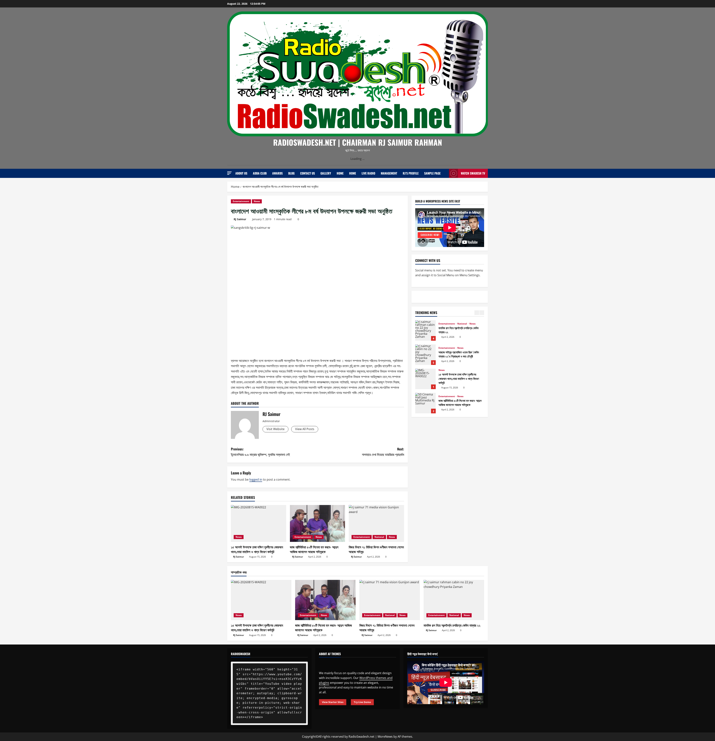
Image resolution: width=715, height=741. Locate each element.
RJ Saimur (240, 219)
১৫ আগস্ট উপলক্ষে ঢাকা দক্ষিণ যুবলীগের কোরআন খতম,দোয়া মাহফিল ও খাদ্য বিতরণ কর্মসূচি (257, 549)
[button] (229, 173)
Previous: (260, 451)
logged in (255, 479)
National (379, 537)
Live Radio (368, 173)
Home (340, 173)
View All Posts (304, 429)
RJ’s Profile (411, 173)
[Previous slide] (476, 312)
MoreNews (385, 736)
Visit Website (275, 429)
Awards (277, 173)
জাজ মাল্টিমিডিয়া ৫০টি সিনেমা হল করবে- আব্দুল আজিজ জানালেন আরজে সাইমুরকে (314, 549)
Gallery (325, 173)
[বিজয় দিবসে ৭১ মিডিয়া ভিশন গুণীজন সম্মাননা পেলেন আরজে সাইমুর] (376, 523)
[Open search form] (445, 173)
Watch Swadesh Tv (473, 173)
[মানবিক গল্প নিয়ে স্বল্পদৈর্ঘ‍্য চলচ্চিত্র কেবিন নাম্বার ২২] (454, 600)
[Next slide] (481, 312)
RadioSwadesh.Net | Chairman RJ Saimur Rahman (357, 142)
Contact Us (307, 173)
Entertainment (241, 201)
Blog (291, 173)
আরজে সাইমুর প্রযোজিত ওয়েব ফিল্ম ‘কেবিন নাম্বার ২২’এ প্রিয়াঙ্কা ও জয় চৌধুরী (425, 330)
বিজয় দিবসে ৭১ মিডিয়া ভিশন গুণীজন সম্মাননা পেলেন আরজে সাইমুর (376, 549)
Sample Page (432, 173)
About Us (241, 173)
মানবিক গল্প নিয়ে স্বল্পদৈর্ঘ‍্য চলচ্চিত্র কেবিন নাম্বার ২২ (452, 625)
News (257, 201)
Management (389, 173)
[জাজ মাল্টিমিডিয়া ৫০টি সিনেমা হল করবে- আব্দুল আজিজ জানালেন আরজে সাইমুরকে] (317, 523)
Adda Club (260, 173)
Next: (383, 451)
